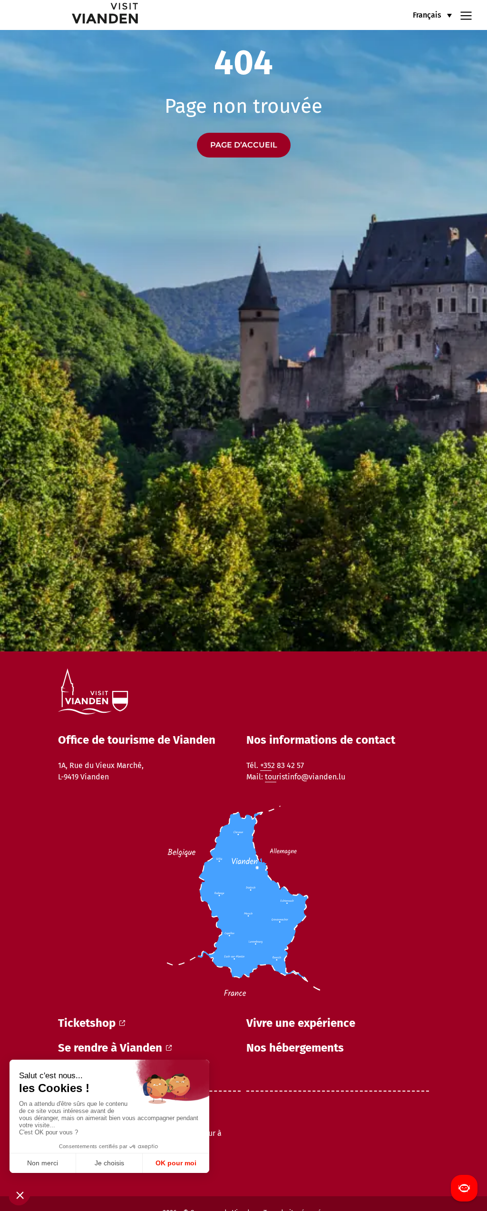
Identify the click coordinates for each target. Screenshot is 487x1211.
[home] (75, 15)
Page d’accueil (243, 144)
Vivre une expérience (300, 1023)
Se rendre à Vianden (110, 1047)
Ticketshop (87, 1023)
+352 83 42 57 (282, 765)
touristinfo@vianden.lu (305, 776)
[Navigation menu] (466, 14)
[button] (432, 15)
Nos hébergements (295, 1047)
